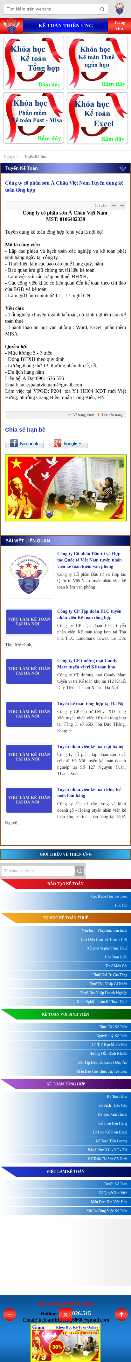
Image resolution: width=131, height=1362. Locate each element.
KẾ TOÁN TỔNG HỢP (65, 1084)
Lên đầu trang (112, 415)
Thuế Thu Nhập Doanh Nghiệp (103, 993)
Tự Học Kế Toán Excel (110, 1132)
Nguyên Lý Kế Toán (111, 1036)
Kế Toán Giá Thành (112, 1114)
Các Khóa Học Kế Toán (109, 896)
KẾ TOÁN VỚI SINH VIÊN (65, 1014)
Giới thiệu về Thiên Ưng (66, 854)
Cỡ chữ (101, 205)
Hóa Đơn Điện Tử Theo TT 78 (104, 939)
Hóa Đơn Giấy (116, 957)
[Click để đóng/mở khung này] (65, 1314)
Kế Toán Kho (117, 1096)
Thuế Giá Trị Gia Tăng (110, 975)
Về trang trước (83, 415)
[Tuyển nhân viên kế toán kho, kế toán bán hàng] (29, 800)
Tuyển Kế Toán (35, 156)
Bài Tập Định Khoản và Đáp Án (102, 1062)
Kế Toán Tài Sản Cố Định (107, 1159)
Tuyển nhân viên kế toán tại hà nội (91, 746)
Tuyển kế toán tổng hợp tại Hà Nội (91, 703)
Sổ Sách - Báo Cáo (113, 1105)
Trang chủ (10, 156)
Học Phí (121, 905)
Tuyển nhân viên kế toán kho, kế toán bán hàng (89, 792)
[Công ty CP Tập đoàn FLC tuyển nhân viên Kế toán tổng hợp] (29, 622)
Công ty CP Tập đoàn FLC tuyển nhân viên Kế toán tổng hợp (89, 614)
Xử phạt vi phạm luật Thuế (107, 948)
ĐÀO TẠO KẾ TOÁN (65, 884)
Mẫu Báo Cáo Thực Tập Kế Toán (102, 1071)
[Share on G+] (68, 443)
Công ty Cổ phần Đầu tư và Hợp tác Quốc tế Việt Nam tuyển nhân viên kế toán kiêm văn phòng (89, 560)
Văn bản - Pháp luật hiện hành (104, 930)
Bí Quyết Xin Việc (113, 1193)
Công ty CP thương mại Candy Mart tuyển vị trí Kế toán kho (87, 663)
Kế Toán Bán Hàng (112, 1123)
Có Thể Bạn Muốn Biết (109, 1044)
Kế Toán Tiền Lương (111, 1141)
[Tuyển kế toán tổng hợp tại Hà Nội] (29, 714)
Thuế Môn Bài (116, 966)
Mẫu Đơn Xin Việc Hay (109, 1202)
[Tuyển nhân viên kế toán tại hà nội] (29, 757)
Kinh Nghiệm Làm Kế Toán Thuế (102, 1001)
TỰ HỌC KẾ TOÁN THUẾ (65, 918)
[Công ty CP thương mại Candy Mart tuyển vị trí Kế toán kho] (29, 671)
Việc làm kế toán (65, 1171)
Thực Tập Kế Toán (113, 1027)
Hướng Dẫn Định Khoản (108, 1053)
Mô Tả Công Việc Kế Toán (106, 1211)
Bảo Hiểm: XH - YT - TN (107, 1150)
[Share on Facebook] (24, 443)
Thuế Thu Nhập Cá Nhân (108, 984)
